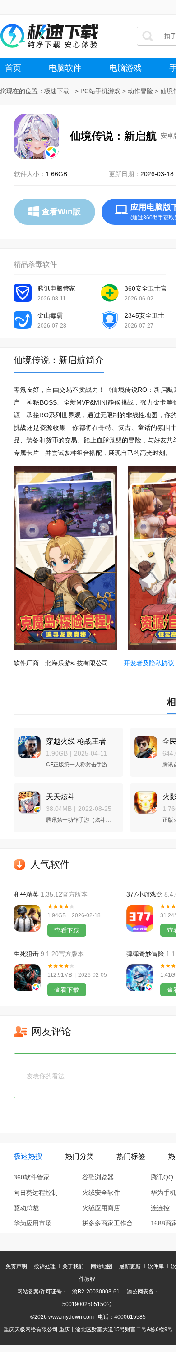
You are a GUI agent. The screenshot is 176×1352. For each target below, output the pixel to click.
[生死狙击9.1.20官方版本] (27, 977)
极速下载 (56, 91)
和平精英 (26, 894)
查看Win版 (61, 211)
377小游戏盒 (144, 894)
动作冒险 (140, 91)
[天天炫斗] (27, 798)
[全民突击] (143, 743)
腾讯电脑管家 (56, 288)
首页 (13, 68)
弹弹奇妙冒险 (145, 953)
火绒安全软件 (101, 1192)
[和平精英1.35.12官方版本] (27, 918)
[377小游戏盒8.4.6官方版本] (139, 918)
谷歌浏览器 (98, 1177)
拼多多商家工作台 (107, 1223)
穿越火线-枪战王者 (76, 741)
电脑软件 (65, 68)
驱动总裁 (26, 1207)
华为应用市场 (32, 1223)
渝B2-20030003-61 (96, 1291)
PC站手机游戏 (100, 91)
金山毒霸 (50, 315)
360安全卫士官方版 (145, 288)
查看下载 (66, 930)
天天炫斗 (60, 797)
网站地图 (101, 1266)
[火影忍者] (143, 798)
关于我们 (73, 1266)
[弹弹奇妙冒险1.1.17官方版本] (139, 977)
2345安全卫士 (144, 315)
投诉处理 (45, 1266)
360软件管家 (32, 1177)
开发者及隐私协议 (149, 663)
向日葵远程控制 (36, 1192)
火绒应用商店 (101, 1207)
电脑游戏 (125, 68)
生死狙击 (26, 953)
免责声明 (16, 1266)
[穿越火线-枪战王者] (27, 743)
